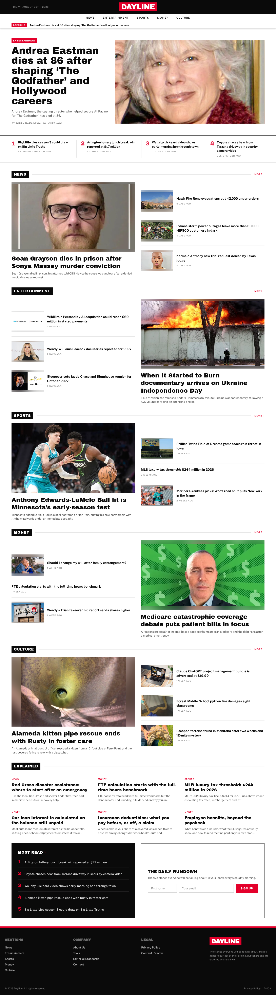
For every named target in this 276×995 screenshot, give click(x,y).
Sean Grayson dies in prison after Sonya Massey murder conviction (66, 262)
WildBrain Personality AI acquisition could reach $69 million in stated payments (88, 319)
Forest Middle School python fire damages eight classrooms (213, 703)
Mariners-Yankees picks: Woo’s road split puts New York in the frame (219, 493)
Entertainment (116, 17)
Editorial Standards (86, 958)
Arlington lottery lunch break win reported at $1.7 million (111, 144)
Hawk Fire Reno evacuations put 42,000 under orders (217, 198)
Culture (183, 17)
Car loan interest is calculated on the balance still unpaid (48, 820)
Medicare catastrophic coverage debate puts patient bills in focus (195, 621)
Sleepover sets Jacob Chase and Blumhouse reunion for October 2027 (89, 379)
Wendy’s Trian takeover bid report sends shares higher (88, 610)
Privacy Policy (150, 947)
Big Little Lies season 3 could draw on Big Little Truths (43, 144)
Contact (78, 964)
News (90, 17)
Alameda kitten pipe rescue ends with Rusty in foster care (66, 737)
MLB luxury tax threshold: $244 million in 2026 (177, 470)
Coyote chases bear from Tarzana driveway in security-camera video (238, 146)
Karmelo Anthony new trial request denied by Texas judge (216, 258)
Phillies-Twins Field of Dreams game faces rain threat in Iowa (218, 446)
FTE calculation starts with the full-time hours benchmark (56, 586)
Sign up (247, 888)
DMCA (267, 988)
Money (162, 17)
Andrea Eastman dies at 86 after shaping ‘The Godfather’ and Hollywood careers (79, 25)
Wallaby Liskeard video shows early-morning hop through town (175, 144)
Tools (76, 953)
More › (259, 174)
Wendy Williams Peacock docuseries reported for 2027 (89, 349)
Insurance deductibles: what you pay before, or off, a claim (133, 820)
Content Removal (152, 953)
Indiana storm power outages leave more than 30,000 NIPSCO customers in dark (217, 228)
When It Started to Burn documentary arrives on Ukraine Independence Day (194, 383)
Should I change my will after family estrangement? (86, 563)
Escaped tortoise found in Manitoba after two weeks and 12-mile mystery (219, 733)
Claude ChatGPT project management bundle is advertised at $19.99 (213, 673)
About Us (79, 947)
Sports (143, 17)
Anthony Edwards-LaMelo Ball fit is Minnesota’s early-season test (69, 504)
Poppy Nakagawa (28, 123)
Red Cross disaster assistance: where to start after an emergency (49, 787)
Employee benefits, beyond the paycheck (217, 820)
